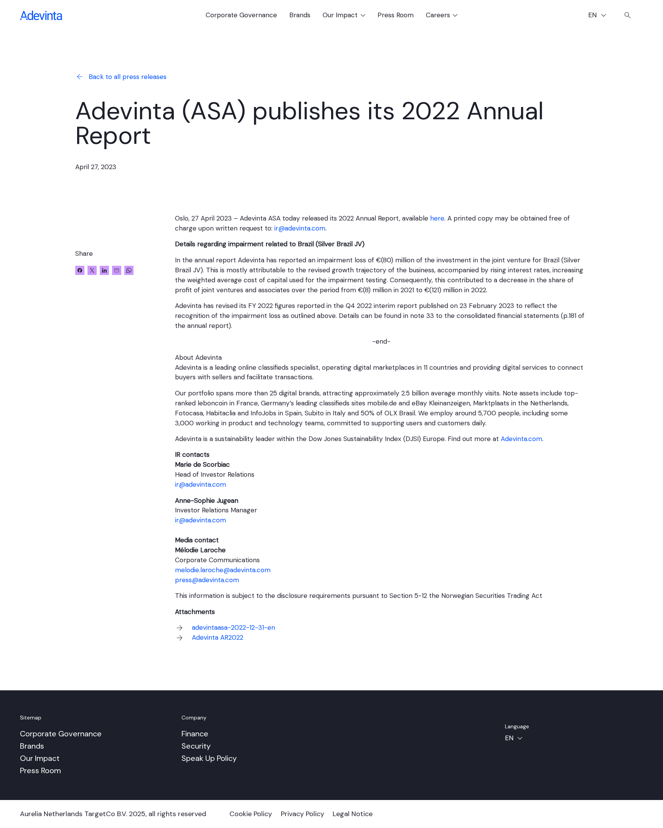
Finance (194, 734)
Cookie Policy (250, 813)
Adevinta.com (521, 439)
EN (600, 16)
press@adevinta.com (207, 580)
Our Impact (39, 758)
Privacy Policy (302, 813)
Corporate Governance (241, 15)
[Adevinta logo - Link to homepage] (41, 15)
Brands (299, 15)
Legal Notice (353, 813)
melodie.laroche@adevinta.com (222, 570)
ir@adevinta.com (299, 228)
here (437, 218)
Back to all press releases (128, 76)
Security (196, 746)
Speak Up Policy (209, 758)
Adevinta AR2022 (217, 637)
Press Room (396, 15)
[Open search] (627, 15)
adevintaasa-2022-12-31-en (233, 627)
